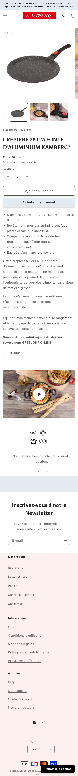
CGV (11, 627)
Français (37, 749)
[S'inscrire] (65, 540)
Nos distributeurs (21, 707)
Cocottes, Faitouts (21, 594)
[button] (5, 15)
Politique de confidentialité (28, 652)
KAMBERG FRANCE (25, 771)
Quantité (8, 168)
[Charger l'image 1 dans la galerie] (19, 112)
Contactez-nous (20, 699)
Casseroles (15, 603)
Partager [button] (14, 352)
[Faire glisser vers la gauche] (4, 113)
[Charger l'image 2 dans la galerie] (39, 112)
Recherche (15, 567)
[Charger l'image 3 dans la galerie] (59, 112)
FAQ (11, 682)
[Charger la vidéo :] (39, 394)
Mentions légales (21, 644)
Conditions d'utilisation (25, 635)
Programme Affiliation (24, 661)
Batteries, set (17, 576)
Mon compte (17, 691)
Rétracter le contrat (58, 768)
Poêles (12, 585)
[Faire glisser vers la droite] (73, 113)
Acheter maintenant (39, 202)
